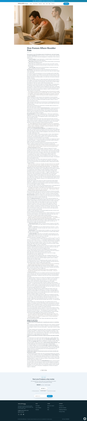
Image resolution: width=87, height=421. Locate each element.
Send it (49, 396)
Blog (49, 3)
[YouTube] (23, 414)
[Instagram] (21, 414)
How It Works (35, 3)
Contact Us (61, 405)
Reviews (40, 3)
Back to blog (44, 370)
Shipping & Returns (63, 409)
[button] (84, 418)
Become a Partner (62, 407)
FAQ (47, 3)
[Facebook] (19, 414)
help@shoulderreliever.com (23, 410)
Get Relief (66, 3)
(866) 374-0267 (21, 412)
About (44, 3)
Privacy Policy (62, 411)
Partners (53, 3)
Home (31, 3)
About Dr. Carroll (50, 405)
